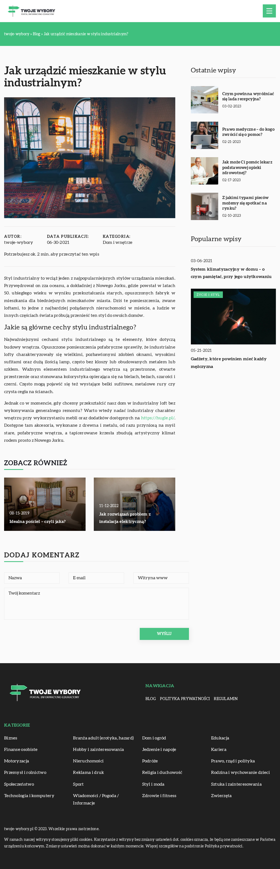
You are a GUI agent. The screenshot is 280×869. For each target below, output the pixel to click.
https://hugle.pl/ (157, 418)
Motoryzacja (16, 761)
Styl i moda (153, 784)
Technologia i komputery (29, 796)
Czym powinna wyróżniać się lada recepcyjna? (248, 96)
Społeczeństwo (19, 784)
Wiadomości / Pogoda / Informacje (96, 799)
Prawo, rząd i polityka (233, 761)
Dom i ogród (154, 738)
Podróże (150, 761)
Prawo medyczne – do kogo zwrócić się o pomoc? (248, 132)
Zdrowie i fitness (159, 796)
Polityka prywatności (185, 699)
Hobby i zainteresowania (98, 749)
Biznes (11, 738)
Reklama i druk (88, 772)
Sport (78, 784)
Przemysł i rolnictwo (25, 772)
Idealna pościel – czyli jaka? (38, 521)
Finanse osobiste (21, 749)
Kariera (218, 749)
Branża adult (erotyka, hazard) (103, 738)
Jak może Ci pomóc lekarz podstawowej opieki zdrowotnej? (247, 167)
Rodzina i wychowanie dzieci (240, 772)
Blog (150, 699)
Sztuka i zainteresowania (236, 784)
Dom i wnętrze (118, 242)
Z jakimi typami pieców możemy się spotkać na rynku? (245, 203)
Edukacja (220, 738)
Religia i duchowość (162, 772)
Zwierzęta (221, 796)
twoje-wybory (18, 242)
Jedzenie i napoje (159, 749)
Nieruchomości (88, 761)
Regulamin (226, 699)
